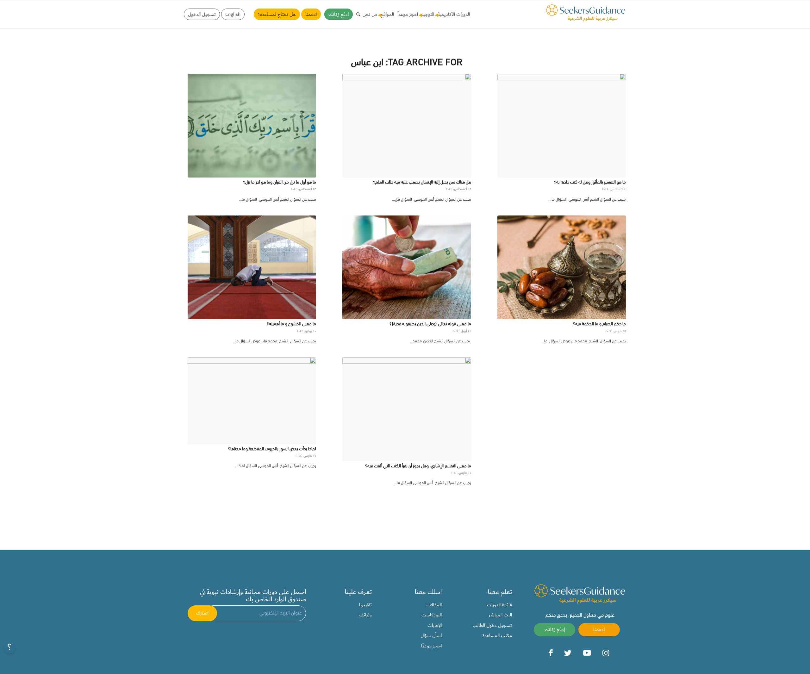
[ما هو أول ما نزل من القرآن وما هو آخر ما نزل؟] (252, 126)
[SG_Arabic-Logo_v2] (585, 12)
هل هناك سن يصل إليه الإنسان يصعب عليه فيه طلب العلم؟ (422, 182)
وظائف (365, 615)
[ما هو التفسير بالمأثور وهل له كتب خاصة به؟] (561, 126)
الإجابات (434, 625)
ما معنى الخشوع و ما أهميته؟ (291, 324)
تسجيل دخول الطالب (492, 625)
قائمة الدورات (499, 605)
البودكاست (431, 615)
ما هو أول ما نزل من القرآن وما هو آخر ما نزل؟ (279, 182)
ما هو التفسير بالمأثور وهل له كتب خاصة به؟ (590, 182)
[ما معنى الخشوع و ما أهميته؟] (252, 267)
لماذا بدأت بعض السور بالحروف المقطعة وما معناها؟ (272, 449)
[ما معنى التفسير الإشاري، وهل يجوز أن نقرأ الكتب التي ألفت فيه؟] (406, 409)
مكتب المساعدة (497, 635)
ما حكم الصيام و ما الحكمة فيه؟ (599, 324)
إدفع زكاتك (555, 629)
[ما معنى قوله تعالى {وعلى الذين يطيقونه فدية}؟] (406, 267)
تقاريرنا (365, 605)
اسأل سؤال (431, 635)
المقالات (434, 605)
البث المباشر (500, 615)
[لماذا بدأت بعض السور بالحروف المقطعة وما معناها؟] (252, 400)
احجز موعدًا (431, 646)
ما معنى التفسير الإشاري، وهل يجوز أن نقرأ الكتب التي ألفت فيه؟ (418, 466)
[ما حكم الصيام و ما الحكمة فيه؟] (561, 267)
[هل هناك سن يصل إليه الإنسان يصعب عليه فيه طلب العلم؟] (406, 126)
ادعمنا (599, 629)
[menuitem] (453, 14)
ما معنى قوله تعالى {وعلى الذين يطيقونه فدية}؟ (430, 324)
